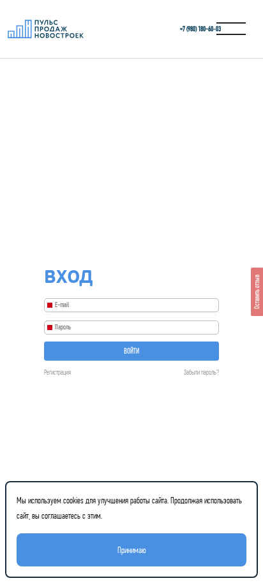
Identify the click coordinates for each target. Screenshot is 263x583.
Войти (131, 351)
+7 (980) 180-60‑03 (200, 29)
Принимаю (131, 550)
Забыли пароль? (201, 372)
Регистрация (57, 372)
